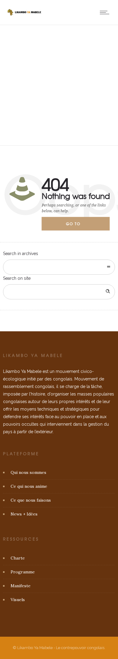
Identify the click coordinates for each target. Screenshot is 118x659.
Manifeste (21, 585)
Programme (23, 572)
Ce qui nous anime (29, 486)
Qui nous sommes (28, 472)
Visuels (18, 599)
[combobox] (59, 267)
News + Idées (24, 514)
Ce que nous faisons (31, 500)
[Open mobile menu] (106, 12)
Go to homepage (78, 226)
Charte (18, 558)
